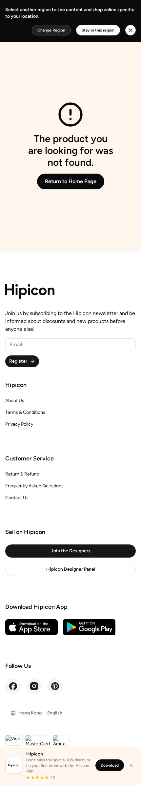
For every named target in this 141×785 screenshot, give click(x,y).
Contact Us (17, 497)
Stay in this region (98, 30)
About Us (14, 400)
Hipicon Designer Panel (70, 569)
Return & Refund (22, 474)
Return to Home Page (70, 181)
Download (110, 765)
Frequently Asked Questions (34, 486)
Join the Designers (71, 551)
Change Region (51, 30)
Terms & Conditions (25, 412)
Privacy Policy (19, 424)
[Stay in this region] (130, 30)
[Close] (131, 765)
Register (18, 361)
